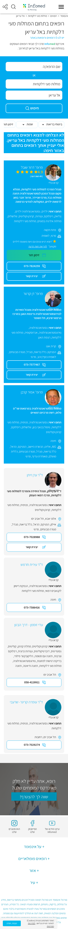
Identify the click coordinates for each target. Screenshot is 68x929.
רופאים (53, 15)
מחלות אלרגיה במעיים (49, 221)
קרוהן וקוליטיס (26, 216)
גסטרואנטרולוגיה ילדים (27, 211)
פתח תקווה (50, 230)
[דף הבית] (34, 7)
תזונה (18, 666)
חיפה (53, 441)
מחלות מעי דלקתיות (37, 15)
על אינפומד (32, 846)
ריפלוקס (48, 216)
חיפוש (34, 108)
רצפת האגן (44, 337)
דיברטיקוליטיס (42, 651)
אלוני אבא (50, 519)
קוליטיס (12, 646)
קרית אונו (51, 346)
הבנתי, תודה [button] (12, 923)
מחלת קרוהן (24, 646)
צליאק (57, 216)
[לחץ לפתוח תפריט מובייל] (61, 6)
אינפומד (64, 15)
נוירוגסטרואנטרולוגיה (50, 333)
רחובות (38, 737)
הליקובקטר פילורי (23, 656)
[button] (13, 6)
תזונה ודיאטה (30, 666)
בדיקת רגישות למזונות (49, 661)
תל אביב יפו (37, 519)
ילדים (45, 211)
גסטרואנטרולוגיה (38, 328)
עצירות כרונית (25, 651)
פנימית (24, 422)
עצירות (39, 216)
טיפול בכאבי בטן (41, 427)
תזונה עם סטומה (44, 656)
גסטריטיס (56, 651)
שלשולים (12, 216)
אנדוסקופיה (31, 333)
